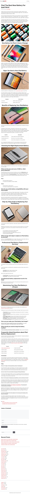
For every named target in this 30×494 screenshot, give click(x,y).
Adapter (2, 482)
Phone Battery (3, 487)
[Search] (14, 432)
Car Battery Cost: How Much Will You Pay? (9, 403)
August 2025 (3, 455)
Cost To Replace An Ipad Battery (15, 384)
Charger (2, 486)
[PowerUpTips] (3, 1)
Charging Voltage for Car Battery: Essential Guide (9, 443)
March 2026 (3, 450)
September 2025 (3, 454)
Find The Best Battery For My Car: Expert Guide (9, 402)
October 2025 (3, 452)
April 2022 (2, 467)
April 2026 (2, 448)
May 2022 (2, 466)
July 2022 (2, 463)
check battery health (19, 90)
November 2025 (3, 451)
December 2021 (3, 472)
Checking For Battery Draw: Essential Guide (8, 444)
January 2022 (3, 471)
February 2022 (3, 470)
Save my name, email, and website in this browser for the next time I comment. (14, 424)
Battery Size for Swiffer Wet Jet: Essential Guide (8, 440)
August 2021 (3, 478)
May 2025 (2, 459)
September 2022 (3, 460)
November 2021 (3, 474)
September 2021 (3, 476)
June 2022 (2, 464)
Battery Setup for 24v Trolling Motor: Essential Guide (9, 439)
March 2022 (3, 468)
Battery (3, 401)
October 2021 (3, 475)
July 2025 (2, 456)
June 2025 (2, 458)
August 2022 (3, 462)
